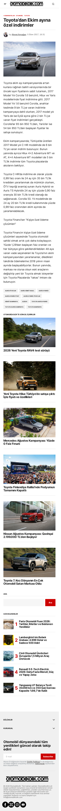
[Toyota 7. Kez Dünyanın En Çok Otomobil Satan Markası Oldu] (29, 562)
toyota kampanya (35, 307)
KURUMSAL (8, 728)
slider (24, 301)
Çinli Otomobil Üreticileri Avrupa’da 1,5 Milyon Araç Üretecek (34, 656)
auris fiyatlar (10, 290)
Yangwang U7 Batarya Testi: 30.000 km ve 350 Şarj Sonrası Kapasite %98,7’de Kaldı (37, 688)
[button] (5, 4)
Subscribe (48, 756)
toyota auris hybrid (39, 301)
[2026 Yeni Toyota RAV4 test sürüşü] (29, 332)
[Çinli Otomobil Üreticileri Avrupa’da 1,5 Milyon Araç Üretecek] (8, 656)
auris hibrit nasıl (27, 290)
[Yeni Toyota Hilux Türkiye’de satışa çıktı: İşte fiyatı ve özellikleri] (29, 376)
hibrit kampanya (11, 301)
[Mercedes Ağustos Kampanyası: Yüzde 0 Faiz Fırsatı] (29, 422)
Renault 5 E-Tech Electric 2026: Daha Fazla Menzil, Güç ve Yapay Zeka (36, 672)
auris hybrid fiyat (12, 296)
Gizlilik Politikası (33, 762)
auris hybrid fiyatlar (32, 296)
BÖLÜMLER (7, 720)
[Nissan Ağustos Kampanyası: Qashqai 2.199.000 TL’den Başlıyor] (29, 516)
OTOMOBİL (19, 15)
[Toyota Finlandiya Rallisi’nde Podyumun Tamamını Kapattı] (29, 469)
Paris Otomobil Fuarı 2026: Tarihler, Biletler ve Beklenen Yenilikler (36, 624)
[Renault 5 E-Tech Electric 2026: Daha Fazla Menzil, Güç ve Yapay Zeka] (8, 672)
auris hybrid (44, 290)
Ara (5, 594)
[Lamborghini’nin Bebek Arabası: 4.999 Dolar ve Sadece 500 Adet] (8, 640)
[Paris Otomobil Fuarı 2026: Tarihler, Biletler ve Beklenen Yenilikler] (8, 624)
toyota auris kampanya (14, 307)
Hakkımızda (40, 763)
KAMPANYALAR (9, 15)
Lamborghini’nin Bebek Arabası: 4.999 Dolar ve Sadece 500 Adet (33, 640)
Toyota (27, 15)
